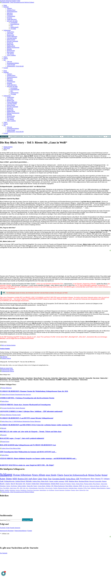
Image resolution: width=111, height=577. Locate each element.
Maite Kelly (45, 481)
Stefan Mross (70, 479)
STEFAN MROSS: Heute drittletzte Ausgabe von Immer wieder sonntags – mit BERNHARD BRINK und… (38, 458)
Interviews (10, 13)
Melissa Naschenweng (13, 47)
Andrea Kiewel (20, 481)
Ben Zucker (96, 378)
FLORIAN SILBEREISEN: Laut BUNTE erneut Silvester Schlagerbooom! (26, 418)
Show (93, 479)
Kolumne (9, 17)
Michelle (9, 49)
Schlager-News (11, 10)
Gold (24, 488)
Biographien (3, 505)
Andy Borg (10, 33)
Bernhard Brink (84, 481)
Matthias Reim (11, 46)
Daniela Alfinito (43, 490)
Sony (27, 488)
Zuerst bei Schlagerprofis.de (75, 475)
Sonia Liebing (36, 490)
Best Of (13, 484)
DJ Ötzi (85, 488)
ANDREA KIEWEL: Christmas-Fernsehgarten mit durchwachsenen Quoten (83, 136)
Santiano (30, 379)
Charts (60, 475)
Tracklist (55, 488)
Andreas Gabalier (73, 378)
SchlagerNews (4, 501)
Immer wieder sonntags (56, 481)
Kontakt (5, 68)
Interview (18, 490)
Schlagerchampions (45, 483)
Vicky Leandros (11, 55)
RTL (18, 488)
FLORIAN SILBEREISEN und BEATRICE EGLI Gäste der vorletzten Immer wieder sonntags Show (36, 425)
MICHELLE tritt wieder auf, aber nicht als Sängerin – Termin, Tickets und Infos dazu (30, 431)
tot (107, 486)
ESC (11, 25)
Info (4, 60)
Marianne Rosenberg (63, 488)
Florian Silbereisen (12, 36)
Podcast (5, 58)
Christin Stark (35, 483)
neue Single (51, 475)
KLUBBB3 (58, 379)
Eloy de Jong (46, 378)
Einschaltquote (23, 490)
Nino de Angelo (49, 488)
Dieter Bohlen (68, 486)
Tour (50, 479)
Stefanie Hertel (55, 483)
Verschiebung (67, 490)
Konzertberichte (14, 24)
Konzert (28, 484)
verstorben (7, 490)
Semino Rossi (83, 379)
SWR (66, 481)
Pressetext (73, 490)
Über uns (9, 61)
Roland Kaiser (11, 50)
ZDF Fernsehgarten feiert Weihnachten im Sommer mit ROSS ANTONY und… (28, 452)
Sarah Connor (75, 379)
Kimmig (68, 483)
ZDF (77, 479)
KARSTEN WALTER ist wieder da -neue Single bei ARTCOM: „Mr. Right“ (27, 465)
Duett (87, 490)
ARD (21, 488)
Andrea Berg (10, 32)
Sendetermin (93, 488)
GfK (52, 486)
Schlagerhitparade (33, 488)
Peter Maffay (6, 488)
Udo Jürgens (10, 53)
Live (47, 490)
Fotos (1, 488)
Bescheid (17, 381)
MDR (14, 479)
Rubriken (6, 7)
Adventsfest (80, 488)
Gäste (40, 479)
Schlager (6, 474)
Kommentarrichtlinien (13, 63)
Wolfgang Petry (82, 490)
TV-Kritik (13, 28)
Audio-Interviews (12, 19)
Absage (77, 490)
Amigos (8, 486)
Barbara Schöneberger (101, 488)
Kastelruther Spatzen (5, 378)
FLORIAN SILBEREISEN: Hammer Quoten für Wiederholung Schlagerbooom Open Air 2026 (35, 136)
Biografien (10, 14)
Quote (45, 479)
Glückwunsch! (14, 27)
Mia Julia (36, 379)
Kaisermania (61, 490)
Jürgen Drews (29, 378)
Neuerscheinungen (12, 11)
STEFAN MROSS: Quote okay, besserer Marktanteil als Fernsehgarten (25, 405)
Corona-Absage (41, 486)
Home (5, 5)
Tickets (73, 483)
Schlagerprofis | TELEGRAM (15, 66)
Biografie (2, 490)
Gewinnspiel (13, 22)
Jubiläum (48, 486)
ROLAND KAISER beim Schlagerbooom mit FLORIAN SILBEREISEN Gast (28, 445)
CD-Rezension (11, 16)
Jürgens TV (99, 479)
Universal (57, 490)
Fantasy (42, 379)
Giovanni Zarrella (12, 38)
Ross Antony (10, 52)
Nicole (88, 488)
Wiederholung (12, 490)
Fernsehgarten (85, 479)
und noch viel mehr (12, 21)
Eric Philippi (103, 486)
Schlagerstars (7, 30)
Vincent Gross (30, 490)
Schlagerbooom (9, 481)
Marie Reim (10, 44)
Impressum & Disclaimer (7, 530)
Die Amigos (23, 379)
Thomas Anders (88, 483)
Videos (5, 57)
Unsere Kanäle (11, 64)
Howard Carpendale (12, 41)
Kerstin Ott (10, 42)
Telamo (9, 479)
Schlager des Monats (94, 486)
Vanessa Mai (89, 378)
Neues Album (38, 475)
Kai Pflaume (51, 490)
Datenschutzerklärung (21, 530)
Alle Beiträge (3, 357)
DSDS (80, 486)
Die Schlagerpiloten (14, 379)
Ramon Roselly (38, 378)
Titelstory (9, 8)
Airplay (7, 484)
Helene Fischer (11, 39)
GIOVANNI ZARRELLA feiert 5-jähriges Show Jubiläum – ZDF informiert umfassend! (31, 411)
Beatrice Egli (10, 35)
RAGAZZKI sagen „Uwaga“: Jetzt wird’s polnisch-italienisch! (22, 438)
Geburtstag (75, 486)
